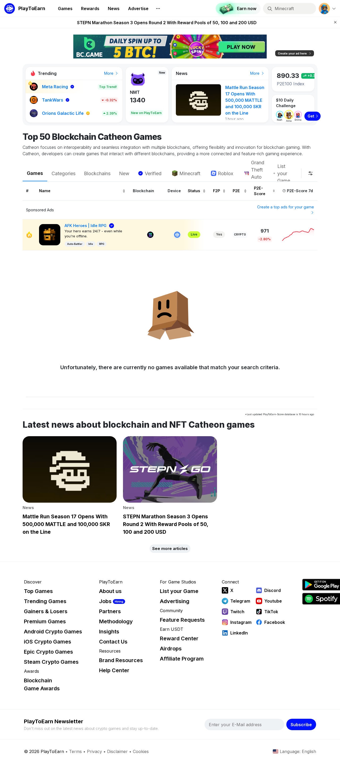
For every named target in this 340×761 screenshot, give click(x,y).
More (109, 73)
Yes (219, 234)
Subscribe (301, 724)
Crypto (240, 234)
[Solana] (150, 234)
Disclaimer (117, 751)
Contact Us (113, 641)
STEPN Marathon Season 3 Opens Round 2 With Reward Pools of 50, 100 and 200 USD (167, 22)
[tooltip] (310, 173)
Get (311, 116)
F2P (216, 191)
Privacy (94, 751)
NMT (135, 92)
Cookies (141, 751)
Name (44, 191)
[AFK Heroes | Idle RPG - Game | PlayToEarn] (49, 234)
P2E (236, 191)
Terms (75, 751)
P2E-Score (259, 191)
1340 (137, 100)
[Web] (177, 234)
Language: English (298, 751)
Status (194, 191)
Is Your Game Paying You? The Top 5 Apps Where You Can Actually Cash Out (244, 100)
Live (194, 234)
